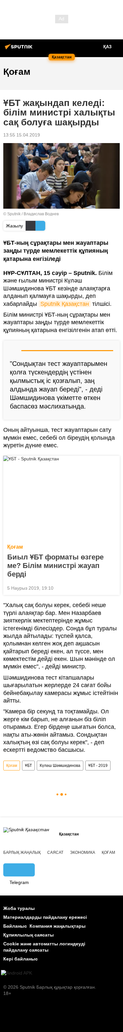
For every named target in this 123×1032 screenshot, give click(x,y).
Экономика (82, 852)
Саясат (55, 852)
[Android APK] (16, 973)
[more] (112, 587)
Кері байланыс (20, 958)
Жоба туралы (19, 908)
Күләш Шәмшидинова (60, 765)
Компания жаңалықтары (58, 926)
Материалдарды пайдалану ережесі (45, 917)
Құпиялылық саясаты (28, 934)
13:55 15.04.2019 (21, 134)
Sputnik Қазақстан (64, 304)
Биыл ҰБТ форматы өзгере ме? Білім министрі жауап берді (55, 565)
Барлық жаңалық (22, 852)
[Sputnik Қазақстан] (19, 49)
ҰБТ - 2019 (98, 765)
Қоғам (15, 547)
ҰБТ (28, 765)
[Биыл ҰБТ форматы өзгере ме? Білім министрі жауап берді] (61, 498)
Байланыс (15, 926)
